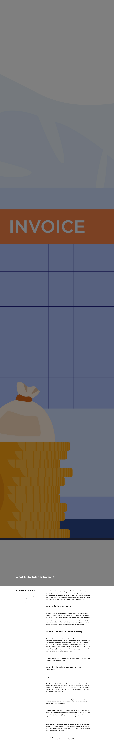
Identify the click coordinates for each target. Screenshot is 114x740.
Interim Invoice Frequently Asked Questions (26, 602)
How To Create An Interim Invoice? (24, 600)
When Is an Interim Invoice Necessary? (25, 596)
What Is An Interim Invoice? (22, 594)
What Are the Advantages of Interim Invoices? (26, 598)
